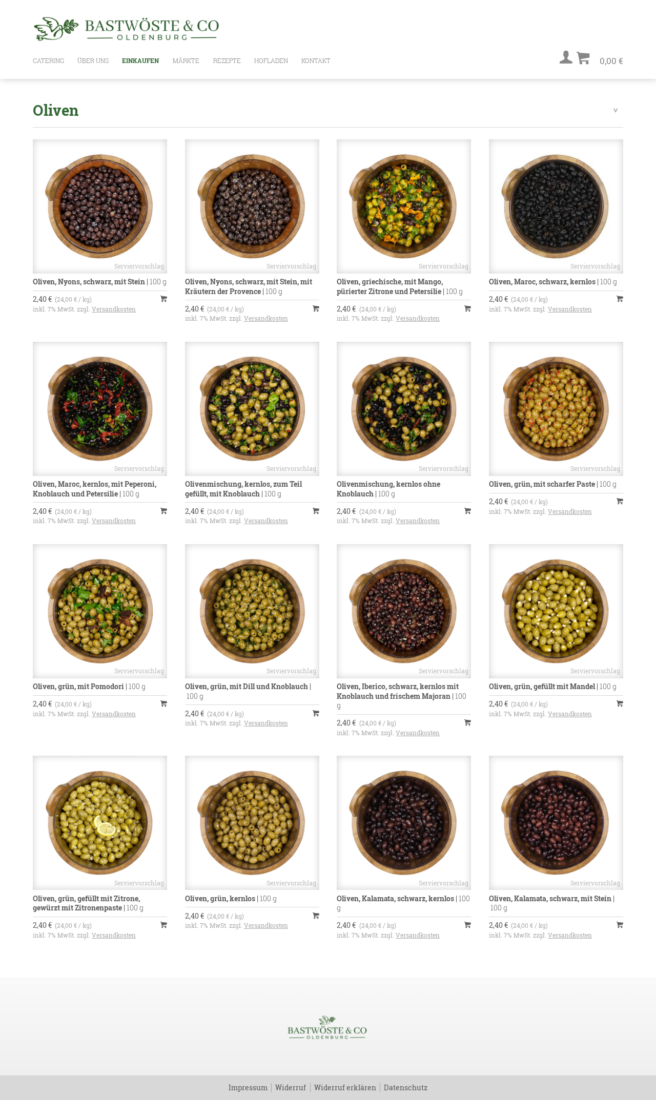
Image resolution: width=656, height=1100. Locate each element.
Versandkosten (114, 309)
